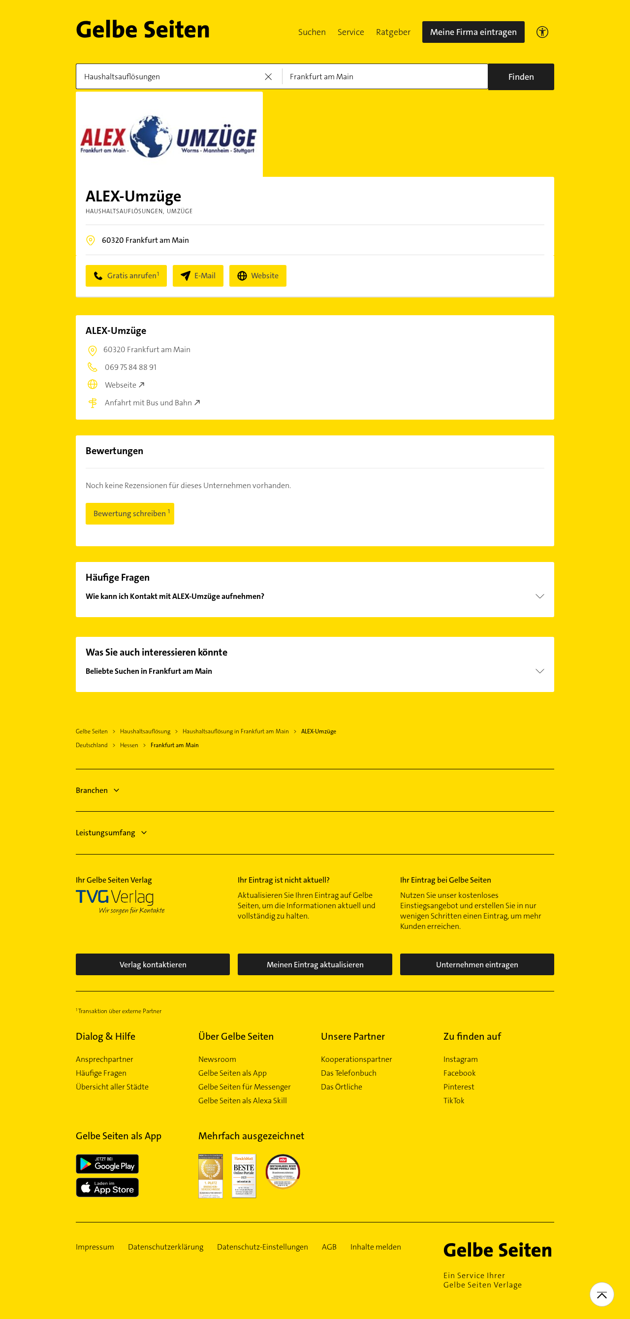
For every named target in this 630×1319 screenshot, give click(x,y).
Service (351, 32)
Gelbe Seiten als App (232, 1073)
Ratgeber (393, 32)
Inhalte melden (375, 1247)
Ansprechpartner (104, 1059)
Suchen (312, 32)
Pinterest (458, 1087)
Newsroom (217, 1059)
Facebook (459, 1073)
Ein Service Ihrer (482, 1280)
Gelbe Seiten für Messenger (244, 1087)
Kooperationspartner (356, 1059)
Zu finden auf (472, 1036)
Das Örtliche (341, 1087)
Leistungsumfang (105, 832)
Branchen (92, 790)
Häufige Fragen (101, 1073)
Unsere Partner (353, 1036)
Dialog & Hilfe (105, 1036)
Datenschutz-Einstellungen (262, 1247)
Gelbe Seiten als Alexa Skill (242, 1101)
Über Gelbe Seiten (236, 1036)
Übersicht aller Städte (112, 1087)
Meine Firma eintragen (473, 32)
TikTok (454, 1101)
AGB (329, 1247)
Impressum (95, 1247)
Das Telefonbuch (349, 1073)
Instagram (460, 1059)
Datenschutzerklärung (165, 1247)
